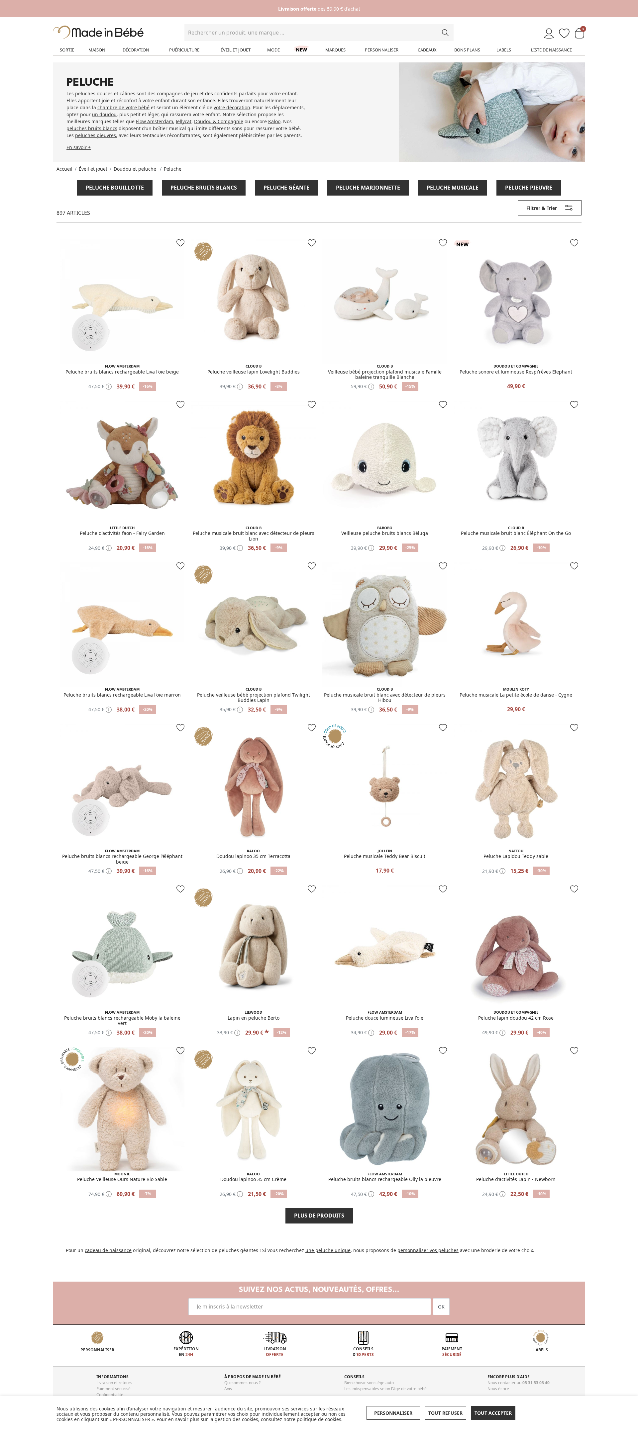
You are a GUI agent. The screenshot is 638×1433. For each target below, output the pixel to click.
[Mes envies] (564, 34)
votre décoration (232, 107)
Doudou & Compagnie (218, 121)
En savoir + (78, 147)
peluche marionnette (368, 187)
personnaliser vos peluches (428, 1250)
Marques (335, 50)
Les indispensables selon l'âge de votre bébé (385, 1388)
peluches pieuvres (95, 135)
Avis (228, 1388)
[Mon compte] (549, 34)
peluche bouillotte (115, 187)
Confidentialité (109, 1394)
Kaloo (274, 121)
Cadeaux (427, 50)
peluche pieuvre (528, 187)
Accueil (64, 169)
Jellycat (183, 121)
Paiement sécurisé (113, 1388)
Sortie (67, 50)
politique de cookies (319, 1419)
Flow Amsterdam (154, 121)
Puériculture (184, 50)
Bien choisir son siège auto (369, 1383)
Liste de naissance (551, 50)
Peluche (172, 169)
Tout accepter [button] (493, 1413)
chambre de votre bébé (123, 107)
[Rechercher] (445, 32)
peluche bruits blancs (203, 187)
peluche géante (286, 187)
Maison (96, 50)
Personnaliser (381, 50)
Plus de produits (319, 1215)
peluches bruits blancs (91, 128)
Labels (503, 50)
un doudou (104, 114)
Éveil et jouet (236, 50)
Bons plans (467, 50)
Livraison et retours (114, 1383)
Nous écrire (498, 1388)
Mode (273, 50)
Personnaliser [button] (393, 1413)
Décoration (136, 50)
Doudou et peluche (135, 169)
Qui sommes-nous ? (242, 1383)
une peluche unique (328, 1250)
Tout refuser (445, 1413)
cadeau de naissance (108, 1250)
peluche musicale (452, 187)
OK (441, 1307)
